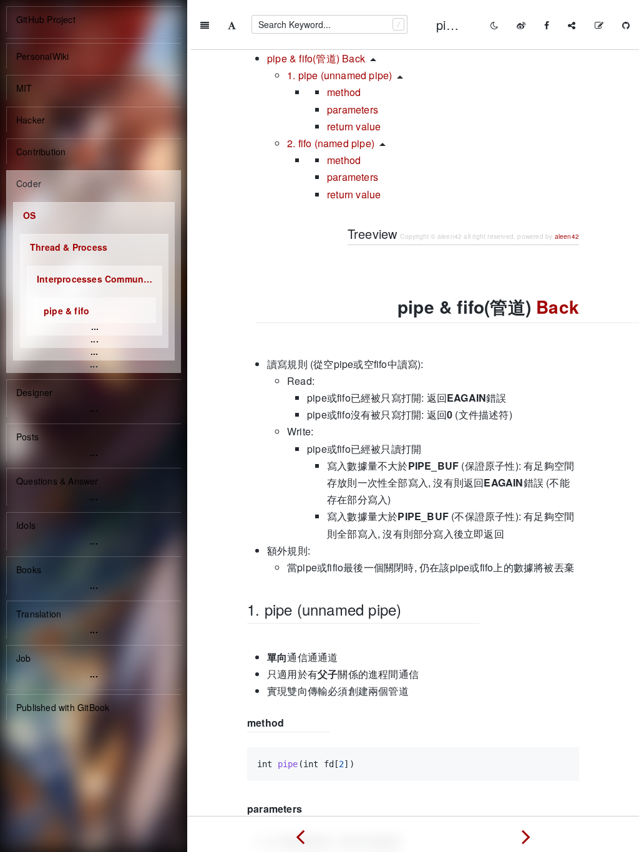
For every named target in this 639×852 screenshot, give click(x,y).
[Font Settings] (231, 25)
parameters (352, 109)
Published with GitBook (62, 707)
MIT (24, 88)
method (344, 92)
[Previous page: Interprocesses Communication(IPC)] (300, 834)
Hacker (30, 120)
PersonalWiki (42, 56)
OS (29, 215)
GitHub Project (46, 19)
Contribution (41, 151)
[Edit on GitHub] (599, 25)
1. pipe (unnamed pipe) (339, 75)
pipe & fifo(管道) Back (316, 58)
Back (557, 306)
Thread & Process (68, 247)
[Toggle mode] (494, 25)
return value (354, 126)
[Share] (572, 25)
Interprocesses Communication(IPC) (99, 279)
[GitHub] (626, 25)
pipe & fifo (66, 310)
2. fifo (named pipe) (330, 143)
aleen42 (567, 236)
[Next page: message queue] (526, 834)
